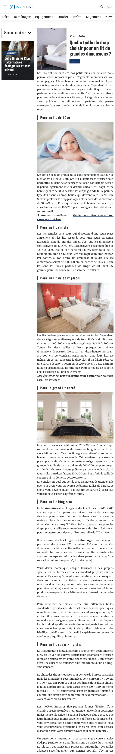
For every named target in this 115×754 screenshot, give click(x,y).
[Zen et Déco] (21, 7)
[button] (29, 33)
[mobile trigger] (5, 7)
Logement (12, 53)
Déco (74, 61)
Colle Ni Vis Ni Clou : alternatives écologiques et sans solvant (17, 64)
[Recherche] (102, 7)
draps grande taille (91, 191)
